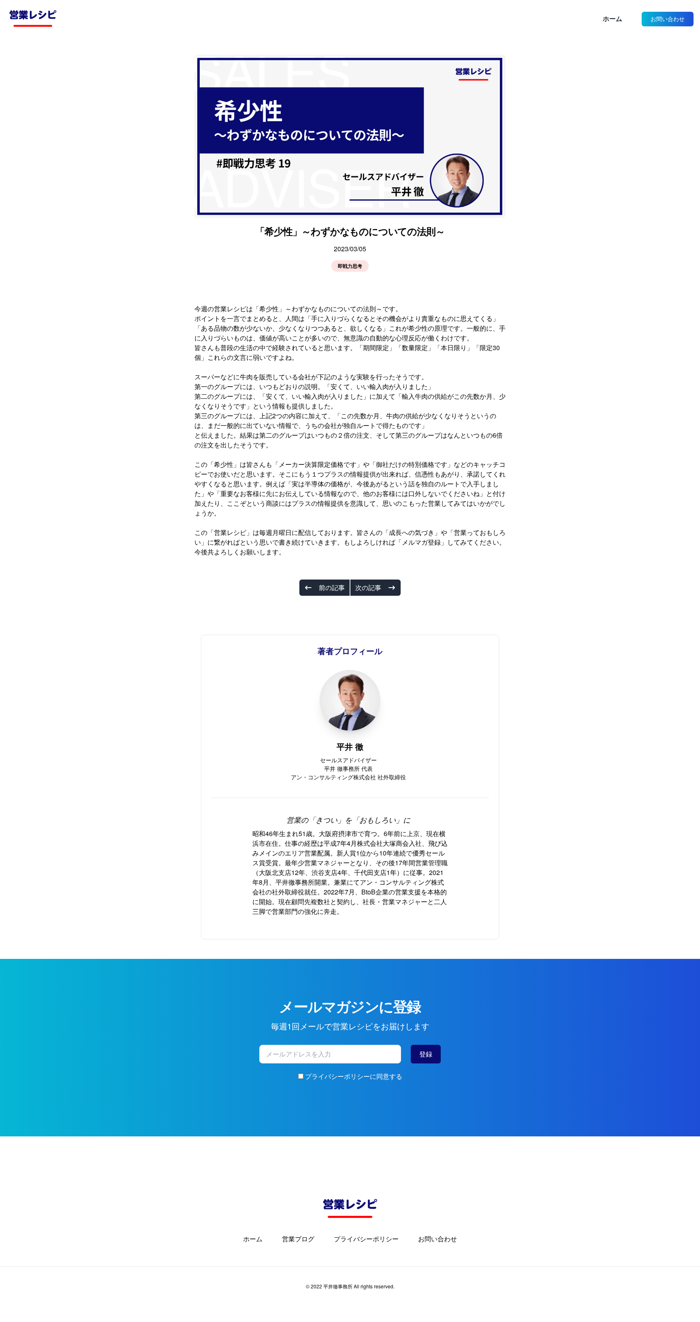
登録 (425, 1054)
